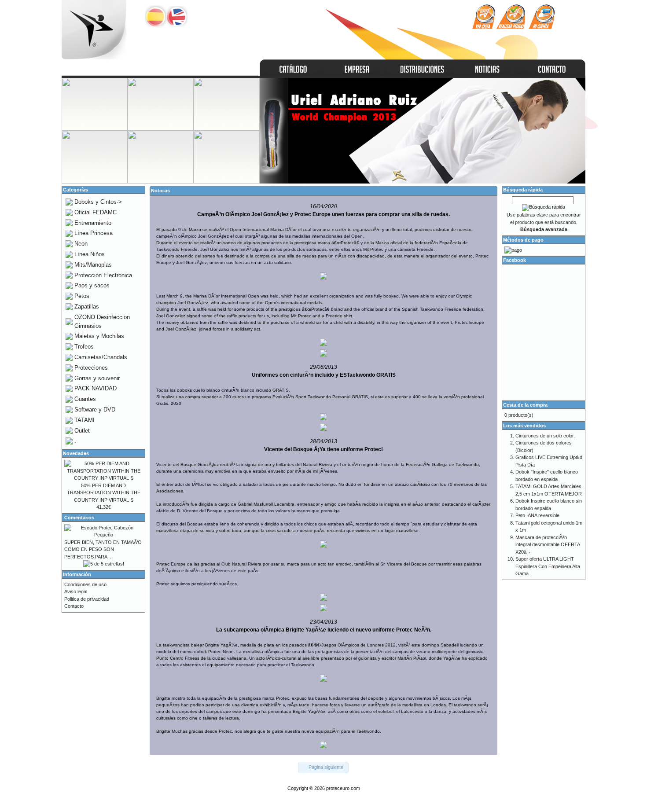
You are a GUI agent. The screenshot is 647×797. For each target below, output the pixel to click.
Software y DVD (94, 409)
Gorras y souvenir (97, 378)
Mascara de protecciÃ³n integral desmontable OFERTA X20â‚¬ (547, 545)
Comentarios (79, 517)
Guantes (85, 399)
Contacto (74, 606)
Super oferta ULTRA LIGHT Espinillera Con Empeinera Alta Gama (547, 566)
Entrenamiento (92, 223)
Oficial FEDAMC (95, 212)
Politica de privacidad (86, 599)
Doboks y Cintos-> (98, 201)
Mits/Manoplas (93, 264)
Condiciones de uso (85, 584)
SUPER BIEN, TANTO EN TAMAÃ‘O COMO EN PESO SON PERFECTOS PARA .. (103, 549)
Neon (81, 243)
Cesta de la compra (525, 405)
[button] (323, 767)
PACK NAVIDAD (95, 388)
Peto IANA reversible (537, 515)
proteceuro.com (343, 788)
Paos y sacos (92, 285)
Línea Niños (89, 254)
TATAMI (84, 420)
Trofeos (84, 346)
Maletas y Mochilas (99, 336)
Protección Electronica (103, 275)
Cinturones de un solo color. (545, 435)
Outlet (82, 430)
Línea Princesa (93, 233)
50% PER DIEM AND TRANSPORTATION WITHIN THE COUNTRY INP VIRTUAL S (103, 493)
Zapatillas (86, 306)
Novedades (76, 453)
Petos (81, 296)
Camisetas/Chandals (100, 357)
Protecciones (91, 367)
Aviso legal (75, 591)
